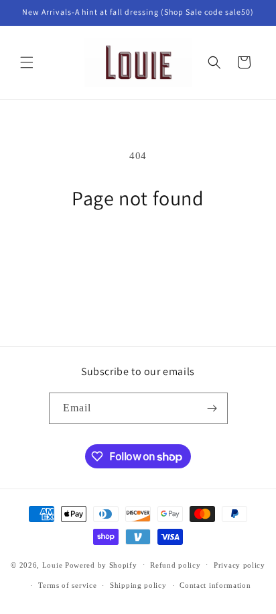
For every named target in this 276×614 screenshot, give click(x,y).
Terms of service (67, 585)
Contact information (215, 585)
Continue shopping (138, 247)
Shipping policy (138, 585)
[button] (27, 62)
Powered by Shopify (101, 564)
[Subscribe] (212, 408)
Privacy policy (239, 565)
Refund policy (175, 565)
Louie (52, 564)
